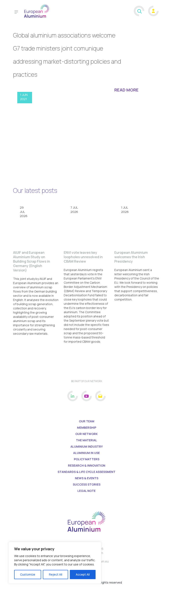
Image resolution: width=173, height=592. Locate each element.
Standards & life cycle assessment (86, 472)
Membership (86, 428)
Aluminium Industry (86, 446)
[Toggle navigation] (16, 12)
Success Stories (86, 484)
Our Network (86, 434)
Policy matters (86, 459)
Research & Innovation (86, 465)
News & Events (86, 478)
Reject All (55, 574)
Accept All (83, 574)
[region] (54, 563)
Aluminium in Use (86, 453)
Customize (27, 574)
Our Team (86, 421)
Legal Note (86, 491)
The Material (86, 440)
